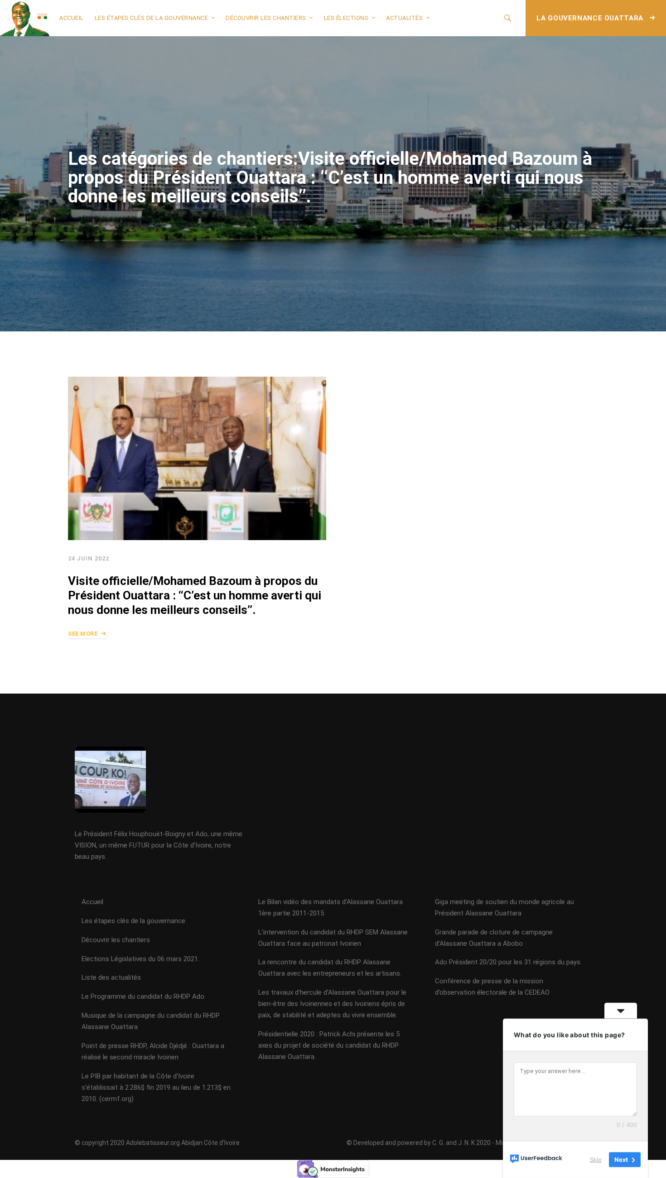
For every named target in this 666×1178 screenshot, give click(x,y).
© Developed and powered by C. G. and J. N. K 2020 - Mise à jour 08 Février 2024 (459, 1142)
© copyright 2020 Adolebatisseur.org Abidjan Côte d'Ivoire (157, 1142)
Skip (596, 1159)
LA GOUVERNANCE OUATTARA (590, 18)
